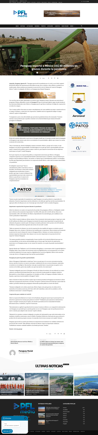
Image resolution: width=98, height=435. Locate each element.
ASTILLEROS (53, 431)
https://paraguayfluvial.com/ (24, 352)
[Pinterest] (54, 78)
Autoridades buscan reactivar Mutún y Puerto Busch (21, 342)
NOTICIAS (32, 431)
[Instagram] (85, 1)
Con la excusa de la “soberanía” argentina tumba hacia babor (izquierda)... (52, 415)
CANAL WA (83, 431)
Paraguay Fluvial (44, 72)
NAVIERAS (43, 431)
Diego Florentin (4, 394)
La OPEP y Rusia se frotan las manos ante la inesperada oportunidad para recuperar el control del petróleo (52, 343)
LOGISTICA (59, 431)
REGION (70, 431)
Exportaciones (37, 60)
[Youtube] (88, 1)
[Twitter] (86, 1)
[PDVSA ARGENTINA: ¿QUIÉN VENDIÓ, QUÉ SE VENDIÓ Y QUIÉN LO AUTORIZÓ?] (61, 384)
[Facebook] (83, 1)
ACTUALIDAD (37, 431)
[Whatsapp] (82, 1)
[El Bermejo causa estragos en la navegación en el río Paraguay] (41, 409)
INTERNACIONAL (76, 431)
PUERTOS (48, 431)
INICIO (28, 431)
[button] (81, 26)
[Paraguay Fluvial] (37, 73)
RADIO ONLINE (65, 431)
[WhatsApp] (57, 78)
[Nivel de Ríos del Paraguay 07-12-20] (41, 422)
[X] (51, 78)
